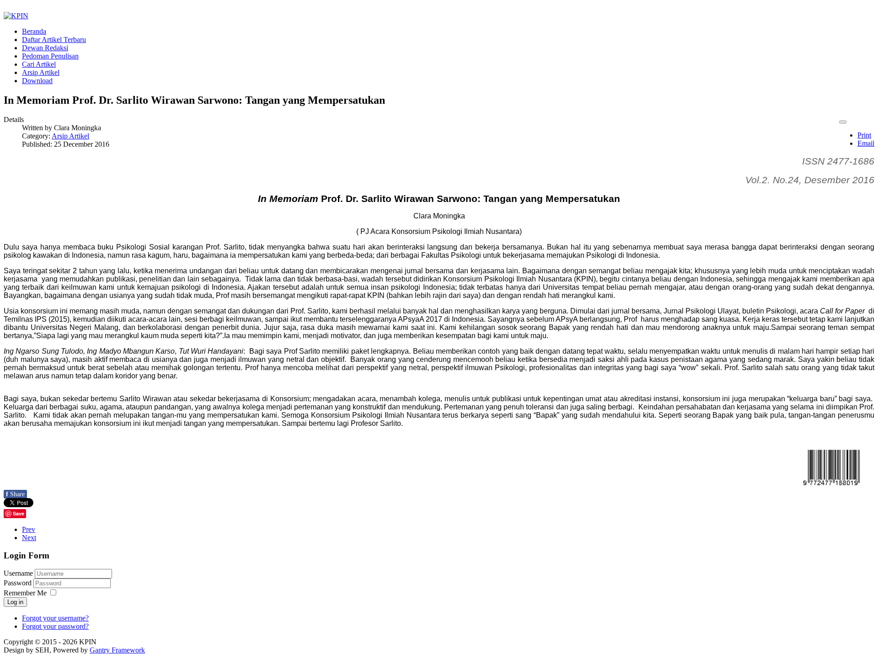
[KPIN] (16, 16)
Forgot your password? (55, 626)
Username (18, 573)
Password (18, 583)
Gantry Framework (117, 650)
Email (865, 143)
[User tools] (842, 122)
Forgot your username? (55, 618)
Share (15, 494)
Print (864, 135)
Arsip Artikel (70, 136)
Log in (15, 602)
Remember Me (25, 593)
